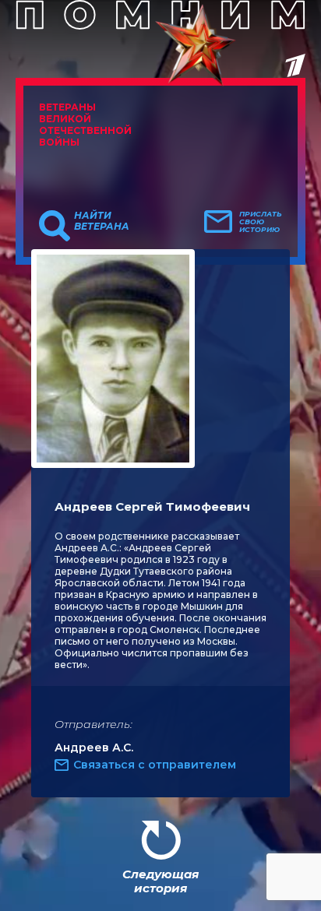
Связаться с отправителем (154, 765)
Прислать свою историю (260, 222)
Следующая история (160, 881)
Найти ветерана (101, 221)
